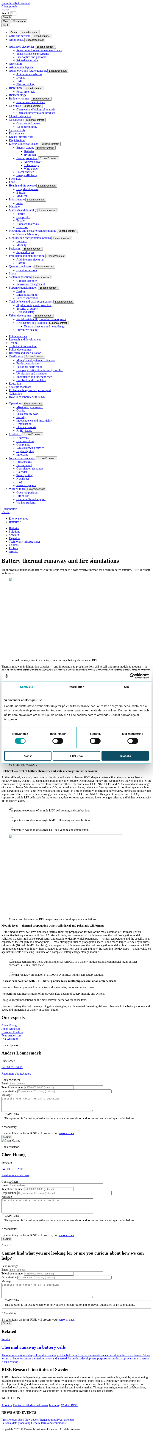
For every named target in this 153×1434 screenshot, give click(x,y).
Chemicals (15, 105)
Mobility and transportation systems (30, 237)
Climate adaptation (20, 116)
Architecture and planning (31, 322)
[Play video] (11, 808)
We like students (26, 502)
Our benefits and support (31, 499)
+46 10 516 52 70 (12, 1169)
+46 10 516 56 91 (12, 1067)
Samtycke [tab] (26, 686)
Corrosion (22, 227)
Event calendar (65, 1419)
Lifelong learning (26, 294)
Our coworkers (25, 441)
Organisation (24, 423)
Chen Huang (9, 1025)
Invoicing (22, 454)
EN (7, 9)
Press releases (9, 1419)
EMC (19, 81)
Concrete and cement (28, 123)
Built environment (19, 98)
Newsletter (22, 478)
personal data (66, 1133)
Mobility (21, 245)
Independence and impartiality (34, 420)
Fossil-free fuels (25, 91)
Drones (20, 77)
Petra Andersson (11, 1035)
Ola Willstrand (9, 1038)
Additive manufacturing (30, 259)
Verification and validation (31, 373)
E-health (21, 192)
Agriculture (15, 63)
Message (6, 1095)
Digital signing (25, 451)
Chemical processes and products (35, 112)
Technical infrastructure (23, 346)
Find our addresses (37, 1405)
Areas (13, 32)
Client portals (9, 6)
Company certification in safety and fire (39, 370)
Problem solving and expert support (30, 390)
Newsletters (32, 1419)
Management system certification (35, 360)
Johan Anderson (11, 1028)
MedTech (22, 195)
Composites (23, 217)
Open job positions (27, 492)
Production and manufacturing (27, 255)
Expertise (14, 538)
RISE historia (24, 430)
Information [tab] (76, 686)
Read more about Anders (16, 1073)
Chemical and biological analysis (35, 109)
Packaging (15, 248)
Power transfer (25, 171)
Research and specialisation (25, 352)
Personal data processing (15, 1423)
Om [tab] (126, 686)
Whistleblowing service (30, 447)
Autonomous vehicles (29, 74)
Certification (16, 356)
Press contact (24, 465)
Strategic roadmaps (20, 386)
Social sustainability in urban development (41, 319)
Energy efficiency (26, 175)
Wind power (31, 168)
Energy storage (25, 147)
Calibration (15, 393)
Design (20, 291)
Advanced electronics (21, 46)
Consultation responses (29, 468)
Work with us (17, 488)
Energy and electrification (24, 143)
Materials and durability (23, 210)
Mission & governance (29, 407)
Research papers (26, 485)
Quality (20, 410)
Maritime (14, 206)
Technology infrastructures (24, 541)
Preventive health (26, 329)
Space (12, 273)
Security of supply (27, 308)
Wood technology (26, 126)
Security (21, 417)
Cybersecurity (17, 130)
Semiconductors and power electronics (39, 50)
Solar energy (31, 165)
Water (19, 203)
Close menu (19, 21)
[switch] (57, 741)
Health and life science (22, 185)
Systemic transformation (23, 287)
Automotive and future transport (28, 70)
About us (6, 1405)
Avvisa (28, 755)
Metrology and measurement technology (32, 230)
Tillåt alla (125, 755)
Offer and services (19, 35)
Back (6, 25)
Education (15, 383)
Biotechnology (17, 95)
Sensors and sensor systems (32, 53)
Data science (16, 133)
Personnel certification (29, 366)
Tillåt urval (76, 755)
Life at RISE (23, 495)
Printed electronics (27, 60)
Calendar (21, 471)
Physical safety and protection (33, 305)
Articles (13, 551)
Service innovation (27, 298)
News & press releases (22, 458)
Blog (19, 481)
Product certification (28, 363)
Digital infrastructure (21, 136)
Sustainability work (27, 413)
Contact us (15, 434)
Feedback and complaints (31, 380)
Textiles (21, 220)
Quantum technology (21, 266)
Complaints (23, 444)
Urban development (20, 315)
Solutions (14, 531)
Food (12, 182)
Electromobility (25, 84)
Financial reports (26, 427)
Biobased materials (27, 223)
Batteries (29, 151)
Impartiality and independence (34, 376)
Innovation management (30, 284)
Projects (13, 548)
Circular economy (27, 280)
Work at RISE (69, 1405)
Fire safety (15, 178)
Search (5, 13)
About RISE (16, 39)
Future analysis (18, 336)
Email (4, 1083)
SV (3, 9)
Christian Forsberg (12, 1032)
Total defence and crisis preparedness (31, 301)
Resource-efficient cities (30, 102)
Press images (24, 461)
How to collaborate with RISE (27, 396)
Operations (15, 403)
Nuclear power (32, 161)
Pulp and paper (25, 252)
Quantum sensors (26, 270)
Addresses (22, 437)
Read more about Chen (15, 1175)
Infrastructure (17, 199)
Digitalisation (17, 140)
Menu (6, 21)
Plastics (20, 213)
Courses (13, 544)
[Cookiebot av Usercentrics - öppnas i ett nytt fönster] (132, 676)
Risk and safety (25, 312)
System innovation (20, 277)
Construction (16, 119)
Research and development (25, 339)
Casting (20, 262)
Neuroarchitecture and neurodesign (44, 326)
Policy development (20, 349)
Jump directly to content (15, 3)
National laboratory (27, 234)
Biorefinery (15, 87)
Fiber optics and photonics (31, 57)
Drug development (27, 189)
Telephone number (12, 1087)
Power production (27, 158)
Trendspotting (24, 475)
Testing (13, 342)
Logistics (21, 241)
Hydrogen (30, 154)
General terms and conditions (48, 1423)
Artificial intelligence (21, 67)
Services (14, 534)
